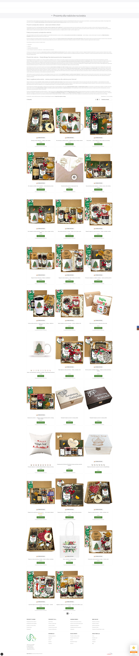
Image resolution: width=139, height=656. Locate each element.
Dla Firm (71, 643)
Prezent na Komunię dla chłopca (75, 621)
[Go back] (52, 15)
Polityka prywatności (52, 635)
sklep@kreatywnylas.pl (31, 649)
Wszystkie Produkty (73, 641)
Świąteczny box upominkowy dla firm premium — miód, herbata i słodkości (41, 512)
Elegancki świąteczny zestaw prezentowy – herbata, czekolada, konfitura (98, 231)
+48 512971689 (31, 647)
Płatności (50, 643)
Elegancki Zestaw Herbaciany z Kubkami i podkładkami (40, 277)
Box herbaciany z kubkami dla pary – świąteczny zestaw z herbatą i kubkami (69, 140)
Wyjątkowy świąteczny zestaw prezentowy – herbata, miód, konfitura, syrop (69, 604)
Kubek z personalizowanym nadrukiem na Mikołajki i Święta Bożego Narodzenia (41, 372)
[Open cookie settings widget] (2, 654)
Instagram (94, 641)
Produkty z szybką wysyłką (74, 635)
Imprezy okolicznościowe (36, 96)
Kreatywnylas (29, 96)
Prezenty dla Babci (51, 625)
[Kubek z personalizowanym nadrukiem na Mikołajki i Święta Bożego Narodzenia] (41, 350)
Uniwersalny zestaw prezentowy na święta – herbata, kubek (98, 559)
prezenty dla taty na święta (83, 86)
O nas (93, 635)
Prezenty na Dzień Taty (52, 623)
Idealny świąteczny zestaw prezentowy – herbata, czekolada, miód (69, 323)
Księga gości (29, 629)
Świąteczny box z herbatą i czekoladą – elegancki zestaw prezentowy (69, 512)
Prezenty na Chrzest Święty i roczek (98, 629)
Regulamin (50, 637)
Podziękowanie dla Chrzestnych (75, 627)
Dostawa (50, 641)
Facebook (93, 639)
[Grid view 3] (97, 99)
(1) (42, 513)
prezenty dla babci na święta (42, 87)
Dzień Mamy (50, 621)
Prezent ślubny (29, 627)
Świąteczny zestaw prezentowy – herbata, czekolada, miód (98, 512)
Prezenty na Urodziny (95, 621)
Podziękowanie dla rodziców (31, 621)
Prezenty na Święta (95, 623)
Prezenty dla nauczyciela (52, 627)
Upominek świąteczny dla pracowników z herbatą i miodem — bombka (41, 604)
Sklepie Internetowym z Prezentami (75, 92)
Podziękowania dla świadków (32, 623)
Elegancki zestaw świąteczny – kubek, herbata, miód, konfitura (69, 277)
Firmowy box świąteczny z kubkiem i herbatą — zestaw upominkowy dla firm (98, 277)
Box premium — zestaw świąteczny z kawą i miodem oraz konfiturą (98, 140)
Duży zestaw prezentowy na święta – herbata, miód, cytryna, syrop (69, 231)
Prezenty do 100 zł (95, 627)
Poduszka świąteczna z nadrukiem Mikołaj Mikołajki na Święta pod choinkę (41, 466)
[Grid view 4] (99, 99)
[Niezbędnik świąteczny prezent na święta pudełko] (69, 398)
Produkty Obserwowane (74, 637)
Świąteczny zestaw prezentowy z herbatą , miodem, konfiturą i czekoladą (40, 559)
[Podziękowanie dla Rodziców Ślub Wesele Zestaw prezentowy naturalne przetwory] (69, 444)
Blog (93, 643)
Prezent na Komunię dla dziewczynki (76, 623)
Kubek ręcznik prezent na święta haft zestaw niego (98, 323)
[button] (41, 144)
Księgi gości (72, 629)
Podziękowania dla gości (74, 625)
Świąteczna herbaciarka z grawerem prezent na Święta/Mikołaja (98, 466)
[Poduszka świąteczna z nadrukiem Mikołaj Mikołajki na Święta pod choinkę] (41, 444)
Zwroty (49, 639)
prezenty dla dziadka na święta (72, 86)
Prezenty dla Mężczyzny (52, 629)
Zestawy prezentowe (95, 625)
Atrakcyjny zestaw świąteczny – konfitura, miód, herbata (40, 140)
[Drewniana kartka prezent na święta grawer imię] (69, 166)
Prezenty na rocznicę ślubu (31, 625)
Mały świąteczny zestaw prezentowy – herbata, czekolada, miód (69, 369)
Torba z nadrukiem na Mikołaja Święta (69, 559)
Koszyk (71, 639)
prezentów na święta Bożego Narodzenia (58, 92)
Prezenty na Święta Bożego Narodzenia (47, 96)
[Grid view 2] (95, 99)
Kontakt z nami (94, 637)
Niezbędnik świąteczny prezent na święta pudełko (69, 417)
